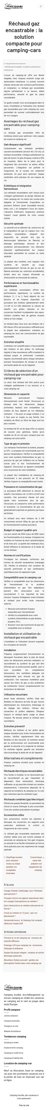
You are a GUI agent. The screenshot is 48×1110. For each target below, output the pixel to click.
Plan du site (24, 1105)
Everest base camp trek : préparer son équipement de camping (35, 863)
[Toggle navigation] (41, 6)
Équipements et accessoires (16, 63)
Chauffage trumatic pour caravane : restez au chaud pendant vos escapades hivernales (14, 865)
